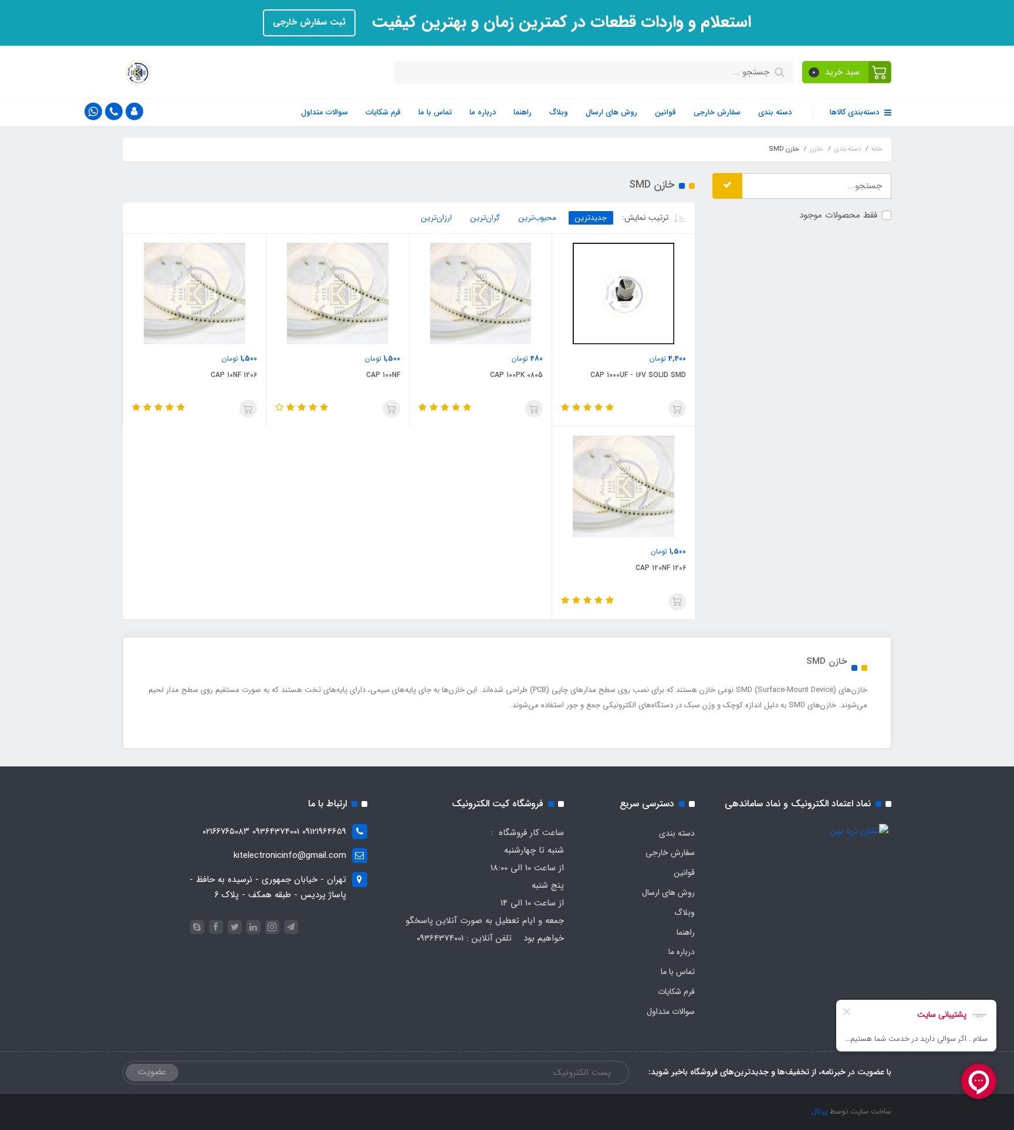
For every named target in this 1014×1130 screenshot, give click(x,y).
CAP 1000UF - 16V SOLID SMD (638, 375)
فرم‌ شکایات (383, 112)
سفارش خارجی (717, 112)
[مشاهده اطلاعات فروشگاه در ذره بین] (859, 831)
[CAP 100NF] (337, 293)
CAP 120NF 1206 (661, 568)
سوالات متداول (324, 112)
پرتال (819, 1111)
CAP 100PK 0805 (516, 375)
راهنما (522, 112)
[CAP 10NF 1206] (194, 293)
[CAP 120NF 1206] (623, 486)
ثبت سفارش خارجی (309, 22)
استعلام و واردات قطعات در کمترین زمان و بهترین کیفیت (559, 22)
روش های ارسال (611, 112)
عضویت (152, 1072)
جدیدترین (591, 218)
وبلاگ (558, 112)
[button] (847, 72)
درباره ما (482, 112)
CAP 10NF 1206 (234, 375)
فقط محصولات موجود (838, 215)
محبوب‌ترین (537, 218)
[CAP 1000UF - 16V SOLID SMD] (623, 293)
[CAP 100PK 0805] (480, 293)
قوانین (665, 112)
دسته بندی (775, 112)
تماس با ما (435, 112)
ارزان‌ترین (436, 218)
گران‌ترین (485, 218)
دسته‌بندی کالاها (855, 112)
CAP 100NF (383, 375)
